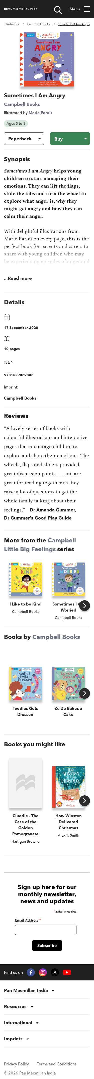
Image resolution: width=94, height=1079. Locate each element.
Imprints (13, 1039)
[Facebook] (31, 972)
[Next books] (84, 605)
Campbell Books (38, 24)
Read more (20, 278)
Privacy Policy (16, 1063)
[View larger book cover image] (47, 59)
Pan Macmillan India (26, 990)
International (18, 1022)
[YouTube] (67, 972)
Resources (15, 1006)
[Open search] (58, 10)
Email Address (28, 920)
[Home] (21, 9)
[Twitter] (55, 972)
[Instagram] (43, 972)
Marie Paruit (40, 112)
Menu (75, 9)
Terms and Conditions (56, 1063)
